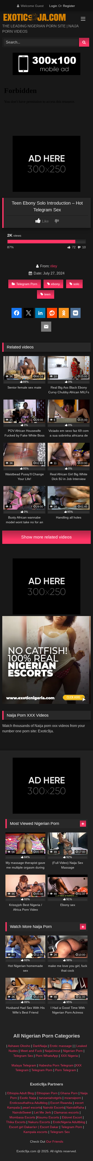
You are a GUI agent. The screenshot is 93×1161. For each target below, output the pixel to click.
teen (47, 294)
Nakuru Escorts (39, 1122)
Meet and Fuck (32, 1051)
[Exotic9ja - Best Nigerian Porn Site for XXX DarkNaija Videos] (38, 17)
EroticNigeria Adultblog (69, 1122)
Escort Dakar (49, 1127)
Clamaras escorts (66, 1112)
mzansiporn (72, 1098)
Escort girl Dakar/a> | (24, 1127)
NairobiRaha (75, 1107)
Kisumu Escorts (48, 1117)
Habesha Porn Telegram (56, 1065)
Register (69, 6)
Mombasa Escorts (22, 1117)
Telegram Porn (26, 284)
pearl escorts (32, 1107)
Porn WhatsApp (47, 1055)
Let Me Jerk (42, 1112)
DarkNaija (40, 1046)
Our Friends (54, 1141)
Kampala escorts (35, 1132)
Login (53, 6)
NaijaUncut (52, 1051)
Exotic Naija (28, 1098)
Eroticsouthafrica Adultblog (29, 1103)
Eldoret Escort (72, 1117)
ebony (55, 284)
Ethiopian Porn (47, 1093)
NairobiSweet (21, 1112)
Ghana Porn (69, 1093)
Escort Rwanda (61, 1103)
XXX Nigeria (69, 1055)
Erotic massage (61, 1046)
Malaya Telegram (24, 1065)
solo (76, 284)
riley (53, 266)
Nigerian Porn (73, 1051)
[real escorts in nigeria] (46, 703)
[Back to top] (79, 1147)
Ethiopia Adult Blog (20, 1093)
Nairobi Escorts (54, 1107)
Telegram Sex (23, 1055)
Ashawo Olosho (19, 1046)
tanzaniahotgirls (50, 1098)
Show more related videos (46, 537)
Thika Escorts (16, 1122)
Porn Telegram (65, 1070)
